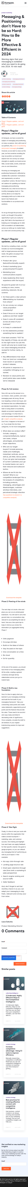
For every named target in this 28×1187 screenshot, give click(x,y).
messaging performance (18, 79)
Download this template (13, 597)
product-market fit (6, 84)
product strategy (6, 86)
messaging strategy (16, 86)
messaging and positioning (8, 81)
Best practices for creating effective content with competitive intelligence (13, 1104)
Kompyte (13, 73)
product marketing (6, 79)
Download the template (14, 823)
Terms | (2, 1181)
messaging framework (18, 84)
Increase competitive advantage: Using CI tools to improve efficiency (14, 1051)
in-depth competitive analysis (13, 419)
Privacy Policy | (10, 1181)
